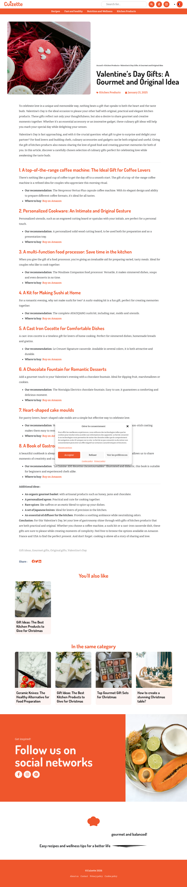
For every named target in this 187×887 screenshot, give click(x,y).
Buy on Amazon (52, 201)
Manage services (65, 447)
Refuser (93, 455)
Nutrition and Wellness (99, 11)
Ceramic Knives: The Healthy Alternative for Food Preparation (32, 696)
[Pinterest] (36, 774)
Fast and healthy (73, 11)
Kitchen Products (126, 11)
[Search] (152, 4)
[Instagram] (166, 4)
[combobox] (124, 4)
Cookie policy (87, 461)
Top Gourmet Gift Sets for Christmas (113, 694)
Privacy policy (99, 461)
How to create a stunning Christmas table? (151, 696)
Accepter (69, 455)
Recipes (55, 11)
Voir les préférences (117, 455)
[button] (127, 426)
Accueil (99, 65)
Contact (84, 876)
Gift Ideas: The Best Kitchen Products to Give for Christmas (30, 626)
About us (74, 876)
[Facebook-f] (159, 4)
